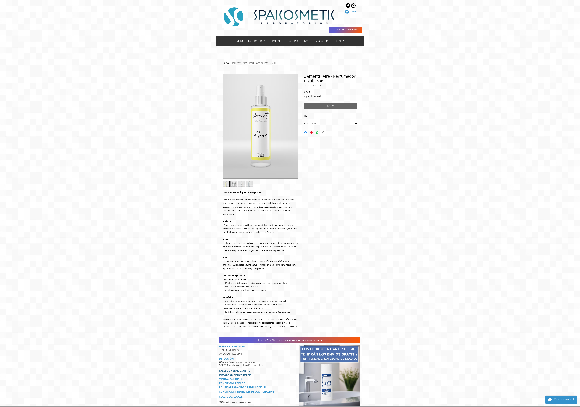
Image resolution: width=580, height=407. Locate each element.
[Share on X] (323, 132)
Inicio (226, 63)
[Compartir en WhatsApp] (317, 132)
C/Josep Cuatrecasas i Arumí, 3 (237, 362)
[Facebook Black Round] (348, 5)
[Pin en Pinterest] (311, 132)
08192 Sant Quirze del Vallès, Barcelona (241, 365)
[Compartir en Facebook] (305, 132)
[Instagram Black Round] (353, 5)
